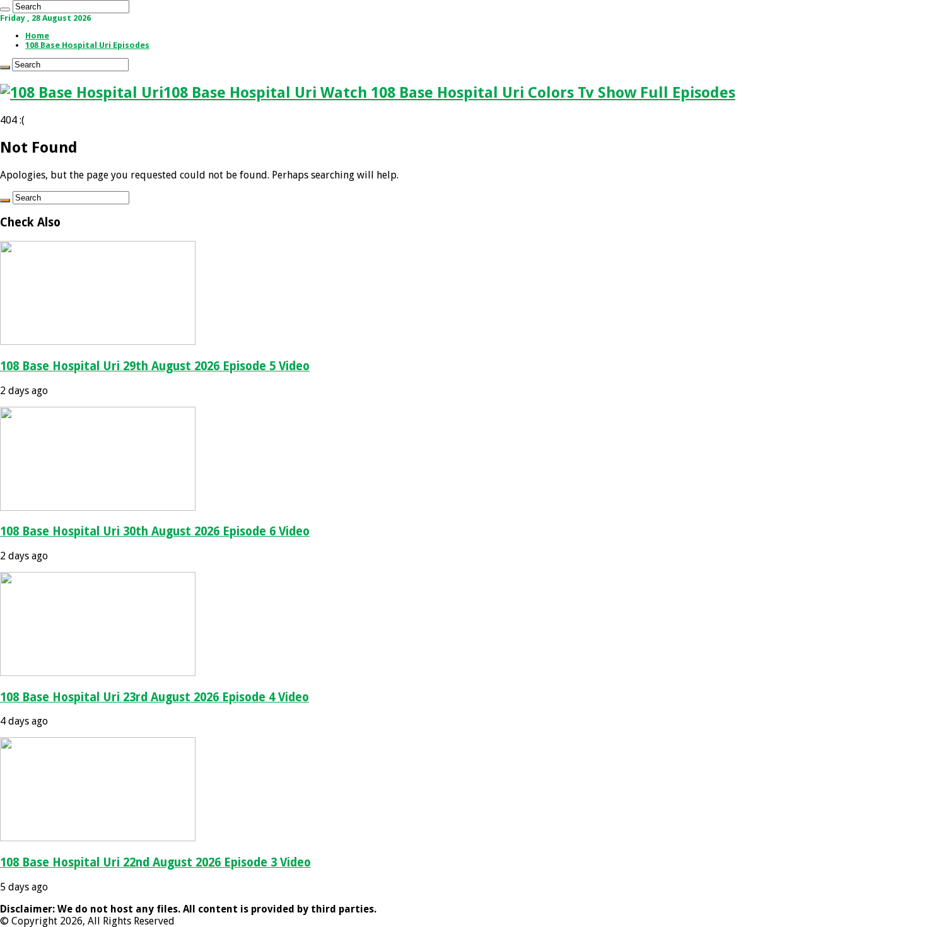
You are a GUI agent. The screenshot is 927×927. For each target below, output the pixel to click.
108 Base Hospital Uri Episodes (87, 45)
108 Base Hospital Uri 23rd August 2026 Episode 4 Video (154, 697)
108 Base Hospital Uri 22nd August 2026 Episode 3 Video (155, 862)
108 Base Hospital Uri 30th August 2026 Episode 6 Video (155, 531)
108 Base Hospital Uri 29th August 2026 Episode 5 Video (155, 366)
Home (37, 35)
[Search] (5, 9)
